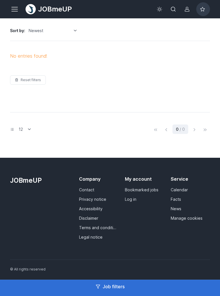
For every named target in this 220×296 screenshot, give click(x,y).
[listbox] (55, 30)
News (176, 208)
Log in (130, 199)
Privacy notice (92, 199)
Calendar (179, 189)
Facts (176, 199)
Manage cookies (187, 218)
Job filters (114, 286)
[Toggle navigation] (14, 9)
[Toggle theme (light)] (159, 9)
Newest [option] (36, 30)
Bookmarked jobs (141, 189)
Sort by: (17, 30)
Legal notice (91, 237)
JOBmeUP (55, 9)
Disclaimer (88, 218)
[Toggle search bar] (173, 9)
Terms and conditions (98, 227)
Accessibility (91, 208)
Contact (86, 189)
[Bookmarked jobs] (203, 9)
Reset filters (31, 80)
